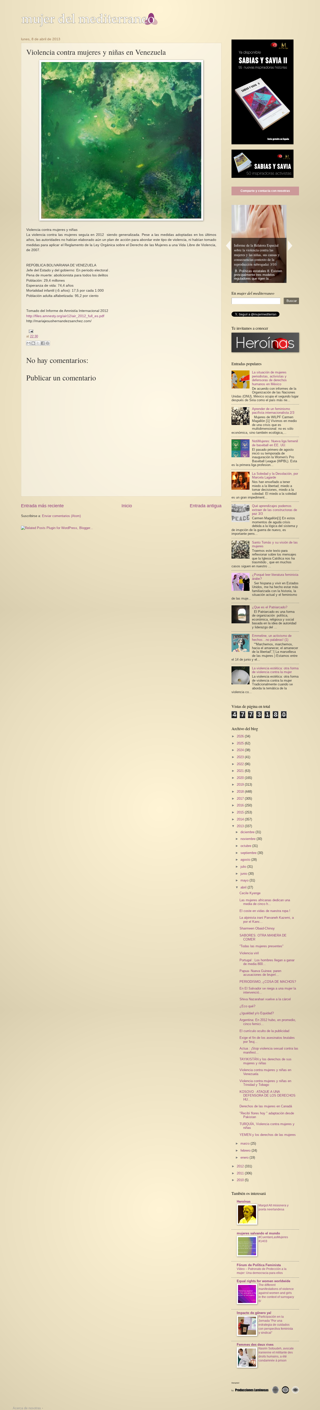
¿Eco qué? (247, 1006)
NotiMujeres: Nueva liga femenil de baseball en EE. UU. (275, 443)
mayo (245, 880)
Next (290, 245)
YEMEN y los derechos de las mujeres (268, 1135)
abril (244, 887)
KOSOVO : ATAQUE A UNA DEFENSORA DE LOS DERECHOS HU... (268, 1095)
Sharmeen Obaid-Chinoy (257, 928)
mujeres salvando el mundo (258, 1233)
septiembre (249, 853)
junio (244, 873)
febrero (246, 1150)
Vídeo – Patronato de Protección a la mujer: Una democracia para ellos (261, 1271)
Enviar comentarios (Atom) (61, 516)
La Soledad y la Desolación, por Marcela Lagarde (275, 475)
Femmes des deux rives (255, 1344)
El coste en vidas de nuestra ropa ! (265, 911)
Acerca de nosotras (27, 1408)
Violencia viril (249, 953)
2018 (241, 791)
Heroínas (243, 1201)
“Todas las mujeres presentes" (262, 946)
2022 (241, 764)
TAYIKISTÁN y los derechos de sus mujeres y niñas (266, 1061)
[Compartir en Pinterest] (47, 343)
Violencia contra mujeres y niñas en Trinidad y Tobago (265, 1083)
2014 (241, 819)
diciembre (248, 832)
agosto (245, 859)
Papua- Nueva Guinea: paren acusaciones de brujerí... (260, 973)
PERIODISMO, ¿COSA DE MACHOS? (268, 982)
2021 (241, 771)
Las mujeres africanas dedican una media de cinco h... (265, 902)
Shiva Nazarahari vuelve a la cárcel (265, 999)
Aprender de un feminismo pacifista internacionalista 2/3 (273, 410)
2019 (241, 784)
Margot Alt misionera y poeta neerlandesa (273, 1207)
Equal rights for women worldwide (263, 1281)
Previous (228, 245)
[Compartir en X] (38, 343)
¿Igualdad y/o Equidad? (257, 1013)
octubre (246, 846)
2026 (241, 736)
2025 (241, 743)
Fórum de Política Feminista (259, 1265)
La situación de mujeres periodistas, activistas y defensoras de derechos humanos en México (269, 378)
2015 (241, 812)
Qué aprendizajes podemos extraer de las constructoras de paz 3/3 (274, 510)
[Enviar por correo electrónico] (28, 343)
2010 (241, 1180)
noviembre (248, 839)
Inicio (127, 505)
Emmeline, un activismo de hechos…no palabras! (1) (272, 637)
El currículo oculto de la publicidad (264, 1031)
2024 (241, 750)
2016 (241, 805)
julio (243, 866)
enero (245, 1157)
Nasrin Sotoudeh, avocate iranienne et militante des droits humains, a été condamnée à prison (276, 1354)
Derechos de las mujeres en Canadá (266, 1106)
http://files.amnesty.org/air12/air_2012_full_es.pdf (65, 316)
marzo (245, 1143)
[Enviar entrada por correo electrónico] (30, 331)
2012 (241, 1166)
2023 (241, 757)
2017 (241, 798)
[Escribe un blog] (33, 343)
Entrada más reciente (42, 505)
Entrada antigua (206, 505)
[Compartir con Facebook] (42, 343)
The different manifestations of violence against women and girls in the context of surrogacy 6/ (276, 1293)
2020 (241, 778)
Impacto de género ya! (254, 1313)
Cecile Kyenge (250, 893)
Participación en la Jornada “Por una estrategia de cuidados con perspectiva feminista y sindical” (275, 1324)
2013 (241, 826)
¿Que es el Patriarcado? (269, 607)
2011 (241, 1173)
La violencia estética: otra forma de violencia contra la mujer (275, 670)
